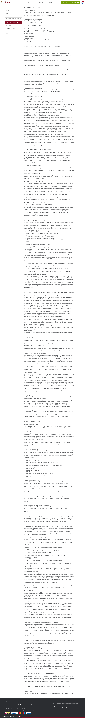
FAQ (56, 2)
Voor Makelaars (10, 16)
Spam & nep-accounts (11, 28)
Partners (8, 10)
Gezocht (49, 2)
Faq (15, 705)
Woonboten (65, 707)
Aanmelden (31, 2)
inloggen (40, 2)
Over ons (8, 7)
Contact (8, 13)
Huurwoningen (66, 706)
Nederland (26, 708)
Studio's (73, 706)
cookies (7, 716)
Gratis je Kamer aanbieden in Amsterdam (13, 19)
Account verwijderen (11, 30)
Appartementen (57, 706)
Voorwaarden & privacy (12, 22)
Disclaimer (8, 25)
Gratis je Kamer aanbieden (70, 2)
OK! (19, 716)
